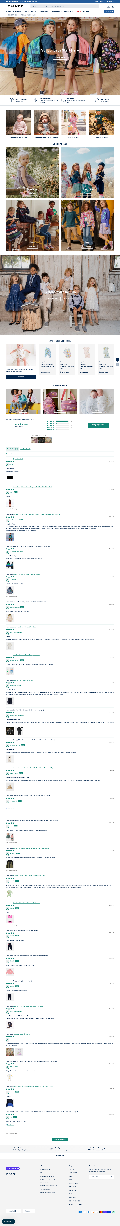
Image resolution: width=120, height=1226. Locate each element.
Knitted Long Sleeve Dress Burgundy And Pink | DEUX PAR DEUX (32, 487)
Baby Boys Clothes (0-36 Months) (46, 137)
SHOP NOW (60, 57)
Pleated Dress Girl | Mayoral (21, 1034)
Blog (41, 1173)
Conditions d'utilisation (47, 1192)
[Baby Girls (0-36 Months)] (18, 122)
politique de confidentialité (48, 1185)
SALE (77, 11)
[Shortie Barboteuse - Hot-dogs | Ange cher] (47, 353)
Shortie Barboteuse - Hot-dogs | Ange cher (47, 365)
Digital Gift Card (18, 459)
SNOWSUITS (56, 11)
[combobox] (64, 6)
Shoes (23, 410)
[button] (113, 6)
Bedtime (97, 410)
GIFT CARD (86, 11)
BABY (25, 11)
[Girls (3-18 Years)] (73, 122)
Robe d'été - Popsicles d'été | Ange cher (67, 366)
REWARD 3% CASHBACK (28, 15)
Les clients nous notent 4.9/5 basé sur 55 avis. (20, 419)
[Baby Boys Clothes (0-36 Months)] (46, 122)
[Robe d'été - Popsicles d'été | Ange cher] (67, 353)
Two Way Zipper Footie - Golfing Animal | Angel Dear (29, 875)
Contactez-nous (45, 1189)
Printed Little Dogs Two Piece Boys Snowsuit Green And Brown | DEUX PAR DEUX (37, 514)
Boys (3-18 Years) (102, 137)
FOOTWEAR (67, 11)
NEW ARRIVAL (17, 11)
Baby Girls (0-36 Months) (18, 137)
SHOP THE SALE (68, 298)
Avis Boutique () (25, 449)
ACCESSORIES (43, 11)
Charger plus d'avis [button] (60, 1139)
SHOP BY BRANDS (11, 15)
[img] (21, 424)
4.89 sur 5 (26, 424)
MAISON (8, 11)
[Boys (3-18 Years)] (101, 122)
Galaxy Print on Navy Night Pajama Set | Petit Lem (28, 1006)
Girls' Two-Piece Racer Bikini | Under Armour (26, 903)
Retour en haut (60, 1155)
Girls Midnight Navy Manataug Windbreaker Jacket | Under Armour (33, 1086)
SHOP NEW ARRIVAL (52, 298)
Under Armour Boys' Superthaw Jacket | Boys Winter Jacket (31, 848)
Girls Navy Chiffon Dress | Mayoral (23, 680)
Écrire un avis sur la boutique (98, 425)
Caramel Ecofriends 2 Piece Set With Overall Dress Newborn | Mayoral (34, 768)
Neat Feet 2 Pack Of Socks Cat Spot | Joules (26, 655)
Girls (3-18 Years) (74, 137)
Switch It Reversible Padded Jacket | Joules (26, 574)
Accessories (59, 410)
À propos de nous (45, 1169)
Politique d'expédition (47, 1176)
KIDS (32, 11)
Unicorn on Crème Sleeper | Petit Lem (24, 627)
